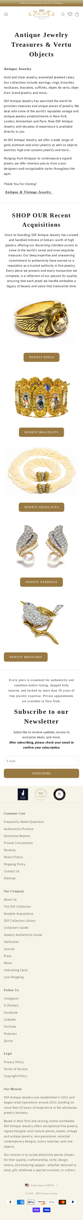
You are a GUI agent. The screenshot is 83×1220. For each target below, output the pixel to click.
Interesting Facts (16, 970)
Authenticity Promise (18, 829)
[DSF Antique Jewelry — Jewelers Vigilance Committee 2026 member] (41, 794)
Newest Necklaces (41, 507)
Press (8, 956)
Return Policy (13, 857)
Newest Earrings (41, 582)
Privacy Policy (14, 1062)
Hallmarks (11, 941)
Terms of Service (16, 1069)
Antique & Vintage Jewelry (28, 192)
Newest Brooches (25, 657)
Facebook (11, 1012)
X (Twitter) (11, 1005)
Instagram (11, 998)
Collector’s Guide (16, 927)
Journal (9, 949)
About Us (10, 899)
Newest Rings (41, 357)
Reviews (10, 850)
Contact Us (11, 871)
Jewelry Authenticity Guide (23, 934)
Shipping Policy (15, 864)
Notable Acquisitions (18, 913)
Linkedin (10, 1019)
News (8, 963)
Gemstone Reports (17, 836)
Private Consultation (18, 843)
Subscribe (41, 773)
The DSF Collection (17, 906)
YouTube (10, 1026)
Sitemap (9, 878)
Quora (8, 1040)
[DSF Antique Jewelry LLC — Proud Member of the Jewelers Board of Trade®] (59, 794)
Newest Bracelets (41, 432)
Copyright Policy (15, 1076)
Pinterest (10, 1033)
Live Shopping (14, 977)
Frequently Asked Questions (24, 821)
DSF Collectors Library (20, 920)
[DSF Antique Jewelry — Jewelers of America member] (22, 794)
